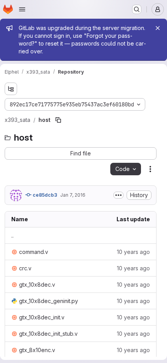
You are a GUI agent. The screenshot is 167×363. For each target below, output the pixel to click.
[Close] (157, 28)
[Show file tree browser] (11, 89)
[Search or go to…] (136, 9)
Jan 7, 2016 (72, 195)
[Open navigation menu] (22, 9)
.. (12, 235)
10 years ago (133, 251)
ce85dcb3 (44, 195)
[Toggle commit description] (118, 195)
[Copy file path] (58, 120)
